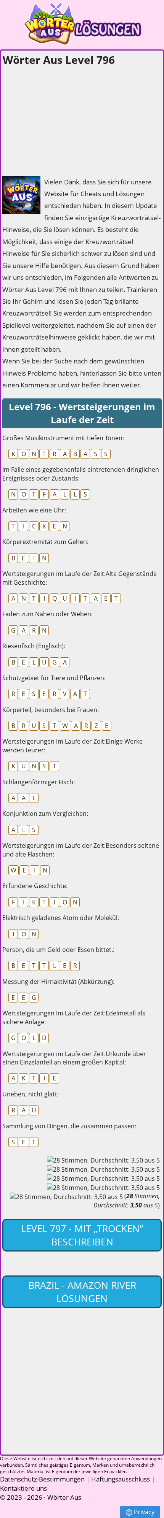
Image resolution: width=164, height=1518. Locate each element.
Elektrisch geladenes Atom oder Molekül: (60, 918)
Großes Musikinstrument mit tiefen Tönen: (63, 438)
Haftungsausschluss (120, 1479)
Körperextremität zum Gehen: (45, 542)
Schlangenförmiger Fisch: (38, 782)
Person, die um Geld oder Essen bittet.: (58, 949)
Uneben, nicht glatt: (30, 1094)
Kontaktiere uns (23, 1488)
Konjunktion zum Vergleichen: (45, 813)
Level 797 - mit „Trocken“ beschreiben (82, 1235)
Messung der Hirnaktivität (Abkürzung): (58, 981)
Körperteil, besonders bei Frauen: (50, 710)
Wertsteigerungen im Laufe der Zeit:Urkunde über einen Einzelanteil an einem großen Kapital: (74, 1058)
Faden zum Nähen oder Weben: (47, 614)
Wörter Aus (64, 1497)
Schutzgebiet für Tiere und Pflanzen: (54, 678)
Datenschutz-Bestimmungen (42, 1479)
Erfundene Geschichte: (35, 886)
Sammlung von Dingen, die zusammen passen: (69, 1126)
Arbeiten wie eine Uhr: (34, 510)
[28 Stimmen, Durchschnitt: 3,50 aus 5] (103, 1160)
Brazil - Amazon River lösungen (82, 1291)
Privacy (144, 1512)
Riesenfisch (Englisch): (33, 646)
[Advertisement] (59, 118)
